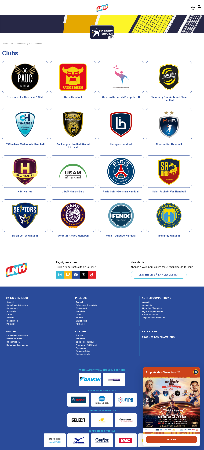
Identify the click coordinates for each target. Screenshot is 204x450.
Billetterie (149, 331)
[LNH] (102, 8)
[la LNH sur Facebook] (76, 275)
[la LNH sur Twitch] (68, 275)
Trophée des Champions (158, 337)
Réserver (171, 439)
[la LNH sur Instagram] (60, 275)
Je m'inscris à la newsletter (158, 274)
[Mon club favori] (193, 8)
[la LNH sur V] (84, 275)
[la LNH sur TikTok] (92, 275)
